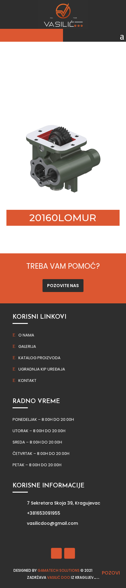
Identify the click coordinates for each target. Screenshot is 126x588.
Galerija (27, 346)
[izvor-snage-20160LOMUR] (63, 199)
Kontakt (27, 380)
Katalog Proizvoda (39, 358)
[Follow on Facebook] (56, 553)
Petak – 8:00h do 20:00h (37, 465)
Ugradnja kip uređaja (41, 369)
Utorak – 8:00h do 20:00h (39, 431)
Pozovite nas (63, 285)
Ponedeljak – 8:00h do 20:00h (43, 419)
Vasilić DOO (58, 577)
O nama (26, 335)
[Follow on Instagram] (69, 553)
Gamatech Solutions (59, 570)
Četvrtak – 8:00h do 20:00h (41, 453)
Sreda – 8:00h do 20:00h (37, 442)
